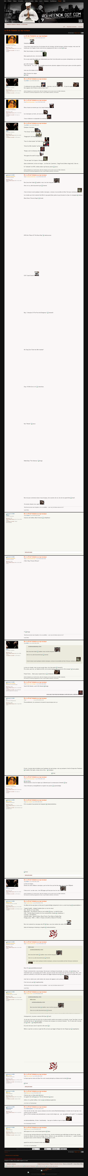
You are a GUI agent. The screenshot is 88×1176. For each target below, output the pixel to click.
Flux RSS (43, 1166)
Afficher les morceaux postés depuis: (24, 1148)
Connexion (80, 26)
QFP (64, 26)
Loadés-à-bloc (29, 902)
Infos (36, 1)
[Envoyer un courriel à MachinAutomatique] (7, 54)
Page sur (77, 32)
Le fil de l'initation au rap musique (17, 30)
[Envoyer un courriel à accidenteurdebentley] (7, 184)
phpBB (47, 1168)
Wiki (64, 1)
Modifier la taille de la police (81, 24)
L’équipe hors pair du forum (43, 1163)
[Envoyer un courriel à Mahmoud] (7, 1101)
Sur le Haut (82, 76)
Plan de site (20, 1166)
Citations (46, 1)
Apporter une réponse (7, 33)
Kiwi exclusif (29, 801)
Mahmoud (28, 1092)
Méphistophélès (29, 1108)
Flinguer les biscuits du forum (56, 1163)
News (10, 1166)
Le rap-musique (24, 24)
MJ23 (27, 80)
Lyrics (40, 1)
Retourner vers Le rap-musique (12, 1155)
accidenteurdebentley (30, 176)
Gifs (5, 1)
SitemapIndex (33, 1166)
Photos (9, 1)
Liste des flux (55, 1166)
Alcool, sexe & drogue (31, 683)
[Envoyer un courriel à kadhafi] (7, 525)
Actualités (20, 1)
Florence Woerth (9, 699)
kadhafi (27, 515)
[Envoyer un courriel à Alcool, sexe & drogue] (7, 693)
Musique (18, 24)
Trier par (42, 1148)
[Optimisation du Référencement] (44, 1170)
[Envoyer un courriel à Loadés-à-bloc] (7, 912)
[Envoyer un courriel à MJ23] (7, 95)
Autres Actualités (29, 1)
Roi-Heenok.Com (48, 1169)
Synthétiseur (53, 1)
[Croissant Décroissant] (59, 1148)
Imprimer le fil (79, 24)
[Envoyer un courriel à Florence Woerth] (7, 707)
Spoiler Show (28, 552)
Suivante (80, 1148)
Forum (59, 1)
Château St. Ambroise (11, 24)
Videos (14, 1)
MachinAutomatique (30, 37)
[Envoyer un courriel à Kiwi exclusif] (7, 811)
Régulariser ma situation (71, 26)
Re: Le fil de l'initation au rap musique (35, 79)
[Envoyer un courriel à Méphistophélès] (7, 1116)
